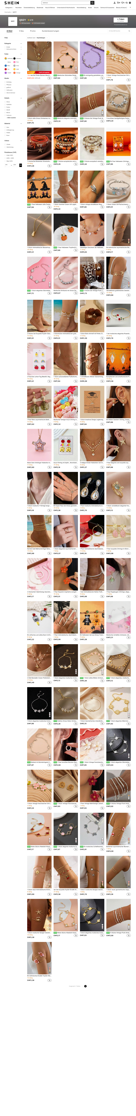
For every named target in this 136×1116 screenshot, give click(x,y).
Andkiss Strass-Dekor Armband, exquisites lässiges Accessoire (66, 721)
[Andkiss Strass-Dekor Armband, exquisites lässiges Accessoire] (66, 703)
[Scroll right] (130, 7)
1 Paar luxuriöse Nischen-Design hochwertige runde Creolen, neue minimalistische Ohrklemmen (66, 762)
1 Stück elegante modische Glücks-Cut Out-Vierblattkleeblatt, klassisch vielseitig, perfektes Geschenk (66, 846)
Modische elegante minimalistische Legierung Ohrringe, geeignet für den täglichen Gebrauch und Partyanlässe (66, 118)
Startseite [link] (7, 12)
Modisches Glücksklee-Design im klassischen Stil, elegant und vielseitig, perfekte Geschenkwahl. (66, 75)
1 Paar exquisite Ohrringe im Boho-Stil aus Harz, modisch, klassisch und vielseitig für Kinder (118, 549)
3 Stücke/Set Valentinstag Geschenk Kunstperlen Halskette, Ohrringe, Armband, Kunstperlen (39, 592)
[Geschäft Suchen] (129, 31)
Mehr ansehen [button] (12, 117)
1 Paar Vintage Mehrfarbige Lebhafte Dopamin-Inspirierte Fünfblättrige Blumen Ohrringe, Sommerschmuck (92, 803)
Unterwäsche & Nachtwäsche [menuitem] (66, 7)
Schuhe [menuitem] (96, 7)
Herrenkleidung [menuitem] (81, 7)
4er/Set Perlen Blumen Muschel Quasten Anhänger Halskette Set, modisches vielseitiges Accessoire (40, 75)
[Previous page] (83, 986)
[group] (13, 47)
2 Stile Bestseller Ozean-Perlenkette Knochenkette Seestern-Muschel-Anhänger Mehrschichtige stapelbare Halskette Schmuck (39, 678)
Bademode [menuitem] (40, 7)
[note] (39, 72)
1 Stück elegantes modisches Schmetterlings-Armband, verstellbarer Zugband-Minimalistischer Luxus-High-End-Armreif (39, 721)
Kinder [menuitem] (90, 7)
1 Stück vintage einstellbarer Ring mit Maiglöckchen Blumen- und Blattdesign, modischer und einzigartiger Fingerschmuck (92, 204)
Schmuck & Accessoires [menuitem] (107, 7)
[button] (126, 3)
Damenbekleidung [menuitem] (29, 7)
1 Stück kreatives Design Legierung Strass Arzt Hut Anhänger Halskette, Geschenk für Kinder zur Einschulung (92, 419)
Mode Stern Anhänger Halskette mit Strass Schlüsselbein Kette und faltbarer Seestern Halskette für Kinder (39, 462)
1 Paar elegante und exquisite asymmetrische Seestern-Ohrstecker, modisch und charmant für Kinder (118, 462)
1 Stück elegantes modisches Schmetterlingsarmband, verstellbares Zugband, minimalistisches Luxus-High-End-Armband (66, 678)
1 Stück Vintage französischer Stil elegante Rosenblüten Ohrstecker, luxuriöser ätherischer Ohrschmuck (66, 803)
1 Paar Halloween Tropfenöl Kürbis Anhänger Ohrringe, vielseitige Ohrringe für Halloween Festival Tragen (66, 247)
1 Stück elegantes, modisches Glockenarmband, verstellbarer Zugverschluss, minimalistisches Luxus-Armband (119, 678)
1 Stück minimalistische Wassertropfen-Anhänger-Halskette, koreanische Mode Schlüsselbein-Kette (39, 247)
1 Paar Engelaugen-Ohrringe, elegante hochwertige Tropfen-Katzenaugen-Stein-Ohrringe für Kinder (118, 592)
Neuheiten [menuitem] (18, 7)
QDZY (22, 20)
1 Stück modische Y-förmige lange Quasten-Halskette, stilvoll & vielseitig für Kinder (39, 506)
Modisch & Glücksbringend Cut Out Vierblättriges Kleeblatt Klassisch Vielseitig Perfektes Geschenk (39, 762)
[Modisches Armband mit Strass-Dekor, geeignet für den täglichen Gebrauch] (66, 273)
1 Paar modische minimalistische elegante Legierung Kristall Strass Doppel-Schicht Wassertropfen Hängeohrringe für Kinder (92, 506)
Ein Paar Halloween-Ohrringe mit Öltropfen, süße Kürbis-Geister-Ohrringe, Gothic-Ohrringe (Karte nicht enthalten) (119, 161)
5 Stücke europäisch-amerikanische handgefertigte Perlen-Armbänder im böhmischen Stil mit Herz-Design (92, 161)
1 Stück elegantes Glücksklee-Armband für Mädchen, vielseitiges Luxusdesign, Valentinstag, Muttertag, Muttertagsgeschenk (39, 290)
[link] (118, 2)
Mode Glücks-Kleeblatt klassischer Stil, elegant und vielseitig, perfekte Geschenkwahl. (66, 932)
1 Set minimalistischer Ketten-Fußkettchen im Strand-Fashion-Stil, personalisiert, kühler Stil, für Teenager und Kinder (92, 592)
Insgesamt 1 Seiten (74, 986)
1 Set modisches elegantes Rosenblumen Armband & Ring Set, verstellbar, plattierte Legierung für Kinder (118, 333)
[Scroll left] (128, 7)
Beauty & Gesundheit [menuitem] (122, 7)
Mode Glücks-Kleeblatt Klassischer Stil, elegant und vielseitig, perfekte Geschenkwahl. (39, 846)
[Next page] (88, 986)
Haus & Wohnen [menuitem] (50, 7)
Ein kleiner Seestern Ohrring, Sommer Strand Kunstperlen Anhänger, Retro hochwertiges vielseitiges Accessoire (118, 419)
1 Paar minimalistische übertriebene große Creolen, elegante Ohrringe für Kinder (92, 549)
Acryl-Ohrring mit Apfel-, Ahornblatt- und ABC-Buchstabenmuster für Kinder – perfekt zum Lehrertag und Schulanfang (66, 462)
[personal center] (114, 3)
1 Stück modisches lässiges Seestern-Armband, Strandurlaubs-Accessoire (92, 889)
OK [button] (21, 165)
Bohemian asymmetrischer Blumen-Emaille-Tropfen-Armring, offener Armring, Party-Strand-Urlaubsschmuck (118, 846)
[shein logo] (11, 2)
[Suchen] (92, 3)
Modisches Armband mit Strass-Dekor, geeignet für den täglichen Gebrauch (66, 290)
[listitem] (25, 23)
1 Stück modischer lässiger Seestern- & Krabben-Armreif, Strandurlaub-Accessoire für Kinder (39, 932)
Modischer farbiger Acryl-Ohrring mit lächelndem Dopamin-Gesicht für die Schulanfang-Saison (66, 419)
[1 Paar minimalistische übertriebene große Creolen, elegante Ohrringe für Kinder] (92, 531)
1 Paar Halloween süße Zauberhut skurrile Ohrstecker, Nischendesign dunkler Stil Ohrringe (39, 204)
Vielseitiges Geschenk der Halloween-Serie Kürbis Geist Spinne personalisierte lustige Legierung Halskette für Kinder (92, 247)
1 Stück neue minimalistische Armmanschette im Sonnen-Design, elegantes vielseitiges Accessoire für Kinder (39, 889)
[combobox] (37, 38)
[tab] (9, 31)
